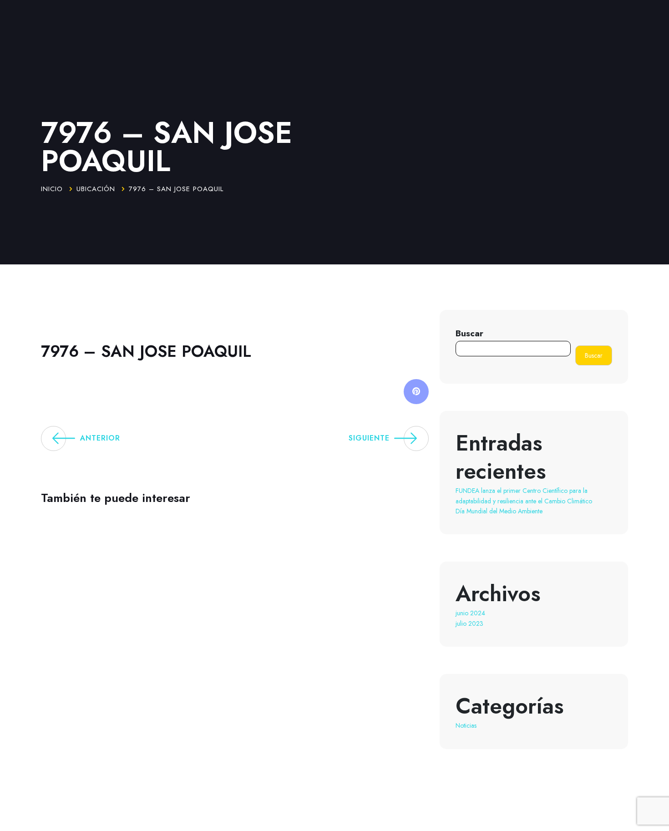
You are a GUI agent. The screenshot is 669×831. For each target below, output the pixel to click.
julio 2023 (469, 623)
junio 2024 (470, 613)
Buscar (469, 333)
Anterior (100, 438)
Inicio (52, 189)
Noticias (466, 725)
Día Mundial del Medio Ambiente (499, 511)
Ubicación (95, 189)
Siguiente (369, 438)
